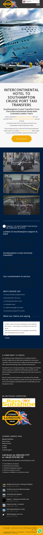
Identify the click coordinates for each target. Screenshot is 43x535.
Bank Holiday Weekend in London (16, 509)
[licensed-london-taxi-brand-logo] (17, 4)
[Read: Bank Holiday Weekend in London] (4, 510)
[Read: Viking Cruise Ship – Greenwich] (4, 505)
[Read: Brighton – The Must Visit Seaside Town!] (4, 500)
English (28, 1)
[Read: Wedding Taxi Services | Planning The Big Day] (4, 485)
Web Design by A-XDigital (30, 528)
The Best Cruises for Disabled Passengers (18, 489)
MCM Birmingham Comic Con (15, 514)
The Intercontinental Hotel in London (24, 119)
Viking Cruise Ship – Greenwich (15, 504)
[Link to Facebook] (32, 529)
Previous (33, 324)
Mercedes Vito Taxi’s (25, 131)
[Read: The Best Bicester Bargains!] (4, 495)
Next (38, 324)
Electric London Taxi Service (23, 379)
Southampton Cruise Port (24, 117)
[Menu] (37, 4)
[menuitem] (37, 4)
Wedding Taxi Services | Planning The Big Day (19, 484)
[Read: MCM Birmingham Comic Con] (4, 515)
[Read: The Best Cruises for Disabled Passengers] (4, 490)
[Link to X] (35, 529)
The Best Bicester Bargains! (14, 494)
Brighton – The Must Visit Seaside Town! (18, 499)
